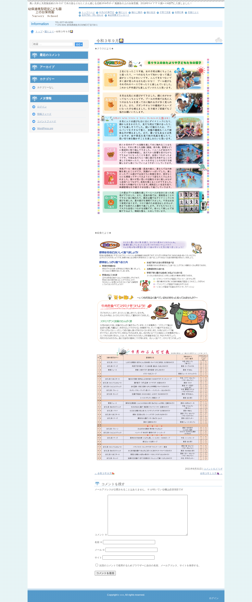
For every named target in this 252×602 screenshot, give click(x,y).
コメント (101, 534)
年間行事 (179, 12)
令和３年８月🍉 (104, 473)
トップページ (88, 12)
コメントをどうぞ (213, 468)
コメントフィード (46, 121)
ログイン (42, 106)
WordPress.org (45, 128)
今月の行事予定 (106, 12)
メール (100, 550)
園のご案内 (137, 12)
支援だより (193, 12)
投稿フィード (44, 114)
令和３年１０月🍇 (211, 473)
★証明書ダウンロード (118, 15)
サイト (98, 557)
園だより (123, 12)
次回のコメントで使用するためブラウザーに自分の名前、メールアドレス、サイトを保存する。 (150, 565)
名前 (98, 542)
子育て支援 (165, 12)
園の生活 (151, 12)
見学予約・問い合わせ (92, 15)
